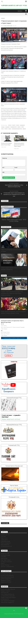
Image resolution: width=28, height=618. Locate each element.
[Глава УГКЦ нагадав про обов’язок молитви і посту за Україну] (14, 238)
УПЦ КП (6, 128)
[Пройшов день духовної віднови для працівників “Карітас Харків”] (20, 138)
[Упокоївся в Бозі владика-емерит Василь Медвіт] (7, 138)
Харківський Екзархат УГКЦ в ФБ (8, 589)
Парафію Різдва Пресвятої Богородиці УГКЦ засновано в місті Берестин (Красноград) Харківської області (12, 293)
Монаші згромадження (6, 543)
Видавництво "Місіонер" (6, 582)
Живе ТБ (3, 563)
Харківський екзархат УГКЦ (17, 128)
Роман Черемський (8, 25)
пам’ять (19, 127)
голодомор (7, 127)
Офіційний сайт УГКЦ (5, 534)
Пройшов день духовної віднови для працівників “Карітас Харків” (19, 145)
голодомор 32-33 (13, 127)
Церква (24, 128)
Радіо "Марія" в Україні (5, 560)
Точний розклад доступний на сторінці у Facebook (14, 338)
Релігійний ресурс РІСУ (6, 573)
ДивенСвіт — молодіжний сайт (7, 566)
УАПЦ (22, 127)
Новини (3, 18)
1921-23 (9, 125)
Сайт (3, 172)
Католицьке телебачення (6, 561)
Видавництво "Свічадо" (6, 580)
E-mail (16, 167)
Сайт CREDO (3, 556)
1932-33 (13, 125)
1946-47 (17, 125)
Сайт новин (3, 536)
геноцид (2, 127)
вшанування (22, 125)
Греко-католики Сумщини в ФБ (7, 602)
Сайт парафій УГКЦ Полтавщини (7, 600)
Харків (10, 128)
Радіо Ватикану (4, 558)
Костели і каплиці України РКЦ (7, 575)
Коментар (4, 158)
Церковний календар (5, 541)
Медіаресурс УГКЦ (5, 553)
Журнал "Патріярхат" (5, 565)
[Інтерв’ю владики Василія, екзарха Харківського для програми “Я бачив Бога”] (14, 260)
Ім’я (3, 167)
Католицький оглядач (5, 555)
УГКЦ (2, 128)
